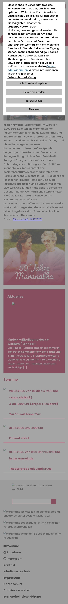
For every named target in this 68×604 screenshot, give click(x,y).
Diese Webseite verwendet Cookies (30, 5)
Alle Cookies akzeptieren (34, 83)
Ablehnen (34, 109)
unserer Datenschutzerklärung (21, 75)
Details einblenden (34, 92)
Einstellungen (34, 100)
